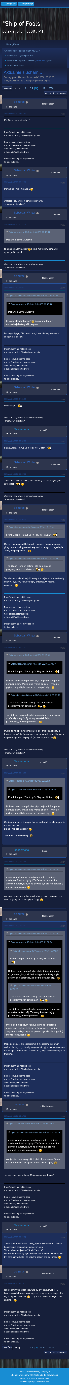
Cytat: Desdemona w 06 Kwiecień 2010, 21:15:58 (31, 1124)
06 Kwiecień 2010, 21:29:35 (15, 1283)
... (28, 88)
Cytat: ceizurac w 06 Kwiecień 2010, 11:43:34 (29, 232)
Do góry (7, 1348)
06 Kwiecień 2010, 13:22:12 (15, 182)
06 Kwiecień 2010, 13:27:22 (15, 288)
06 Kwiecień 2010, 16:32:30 (15, 441)
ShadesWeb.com (42, 1382)
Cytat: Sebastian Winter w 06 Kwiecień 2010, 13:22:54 (33, 295)
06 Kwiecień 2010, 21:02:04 (15, 519)
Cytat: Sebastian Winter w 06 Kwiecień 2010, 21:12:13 (33, 869)
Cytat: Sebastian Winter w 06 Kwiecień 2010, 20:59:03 (33, 558)
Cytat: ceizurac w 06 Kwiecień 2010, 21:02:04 (29, 655)
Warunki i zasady (33, 1372)
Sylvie (49, 60)
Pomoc (21, 1372)
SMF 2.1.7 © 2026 (27, 1378)
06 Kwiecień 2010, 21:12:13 (15, 647)
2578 (51, 88)
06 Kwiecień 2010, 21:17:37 (15, 926)
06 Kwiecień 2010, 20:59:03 (15, 474)
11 (41, 88)
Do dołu (7, 88)
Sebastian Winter (24, 170)
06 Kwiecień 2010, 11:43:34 (15, 114)
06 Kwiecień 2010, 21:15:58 (15, 862)
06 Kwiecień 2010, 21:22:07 (15, 1237)
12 (44, 88)
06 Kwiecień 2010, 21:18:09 (15, 1116)
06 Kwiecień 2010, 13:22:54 (15, 224)
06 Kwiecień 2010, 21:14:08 (15, 773)
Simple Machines (42, 1378)
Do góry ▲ (46, 1372)
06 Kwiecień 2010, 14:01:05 (15, 399)
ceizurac (19, 101)
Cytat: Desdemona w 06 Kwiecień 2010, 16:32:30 (31, 527)
